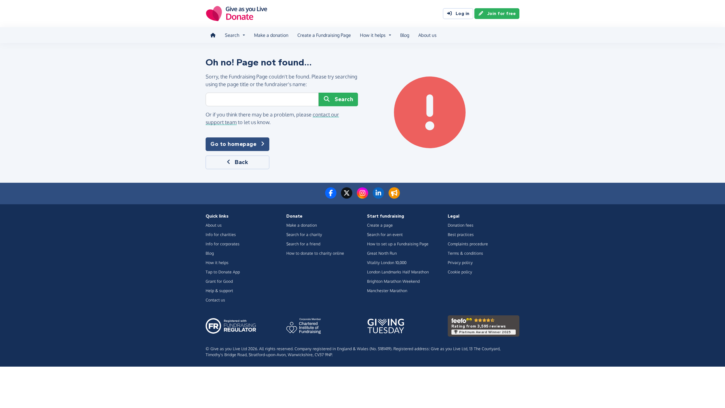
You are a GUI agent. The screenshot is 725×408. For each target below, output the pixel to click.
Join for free (501, 13)
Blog (404, 35)
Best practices (461, 234)
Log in (463, 13)
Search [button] (232, 35)
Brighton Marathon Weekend (393, 281)
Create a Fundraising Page (324, 35)
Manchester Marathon (387, 290)
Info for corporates (223, 243)
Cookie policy (460, 271)
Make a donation (271, 35)
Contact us (215, 300)
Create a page (380, 225)
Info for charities (221, 234)
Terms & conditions (465, 253)
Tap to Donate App (223, 271)
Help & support (219, 290)
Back (241, 162)
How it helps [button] (372, 35)
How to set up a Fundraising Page (397, 243)
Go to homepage (233, 144)
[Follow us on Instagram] (362, 196)
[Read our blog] (394, 196)
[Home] (213, 35)
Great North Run (382, 253)
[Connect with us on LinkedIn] (378, 196)
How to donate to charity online (315, 253)
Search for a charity (304, 234)
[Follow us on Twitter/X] (346, 196)
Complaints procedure (468, 243)
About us (427, 35)
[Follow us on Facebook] (330, 196)
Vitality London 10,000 (386, 262)
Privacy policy (460, 262)
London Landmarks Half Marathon (398, 271)
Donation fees (461, 225)
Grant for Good (219, 281)
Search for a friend (303, 243)
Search (344, 99)
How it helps (217, 262)
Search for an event (385, 234)
